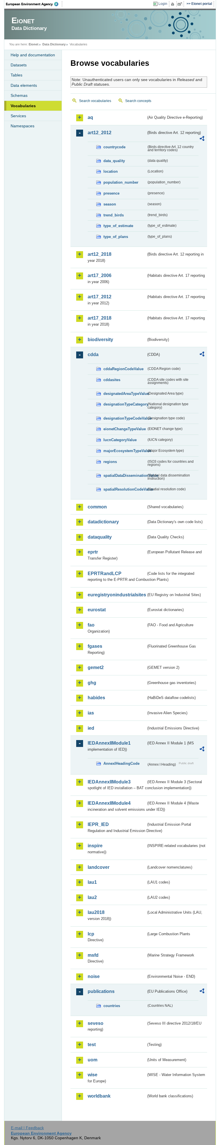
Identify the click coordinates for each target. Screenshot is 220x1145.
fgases (95, 646)
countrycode (114, 147)
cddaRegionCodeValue (123, 369)
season (109, 204)
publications (101, 991)
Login (162, 3)
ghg (92, 682)
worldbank (99, 1096)
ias (91, 712)
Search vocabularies (95, 101)
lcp (91, 933)
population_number (120, 182)
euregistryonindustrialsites (117, 594)
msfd (93, 955)
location (110, 171)
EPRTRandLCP (104, 573)
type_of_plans (115, 237)
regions (110, 462)
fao (91, 625)
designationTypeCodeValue (124, 418)
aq (90, 117)
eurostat (97, 609)
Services (18, 116)
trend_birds (113, 215)
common (97, 506)
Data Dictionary (54, 44)
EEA (34, 4)
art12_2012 (99, 132)
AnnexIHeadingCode (121, 763)
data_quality (114, 161)
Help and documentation (33, 55)
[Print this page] (173, 4)
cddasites (111, 380)
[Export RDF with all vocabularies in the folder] (202, 139)
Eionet (33, 44)
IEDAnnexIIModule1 (109, 743)
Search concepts (138, 101)
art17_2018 (99, 318)
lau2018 (96, 912)
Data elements (24, 85)
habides (96, 697)
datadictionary (103, 521)
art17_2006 (99, 275)
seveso (95, 1023)
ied (91, 728)
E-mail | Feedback (27, 1127)
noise (94, 976)
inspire (95, 845)
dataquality (100, 537)
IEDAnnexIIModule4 (109, 803)
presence (111, 193)
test (92, 1044)
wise (92, 1074)
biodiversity (100, 339)
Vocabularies (23, 105)
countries (111, 1006)
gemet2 (96, 667)
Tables (16, 75)
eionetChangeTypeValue (124, 429)
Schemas (19, 95)
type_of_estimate (118, 226)
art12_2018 (99, 254)
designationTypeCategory (124, 404)
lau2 (92, 897)
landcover (98, 867)
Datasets (19, 65)
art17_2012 (99, 296)
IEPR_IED (98, 824)
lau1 (92, 882)
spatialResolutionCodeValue (124, 489)
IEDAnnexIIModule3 (109, 781)
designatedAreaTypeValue (124, 393)
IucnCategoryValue (120, 440)
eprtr (93, 552)
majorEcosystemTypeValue (124, 451)
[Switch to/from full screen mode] (181, 4)
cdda (93, 354)
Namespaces (22, 126)
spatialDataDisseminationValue (124, 475)
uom (92, 1059)
